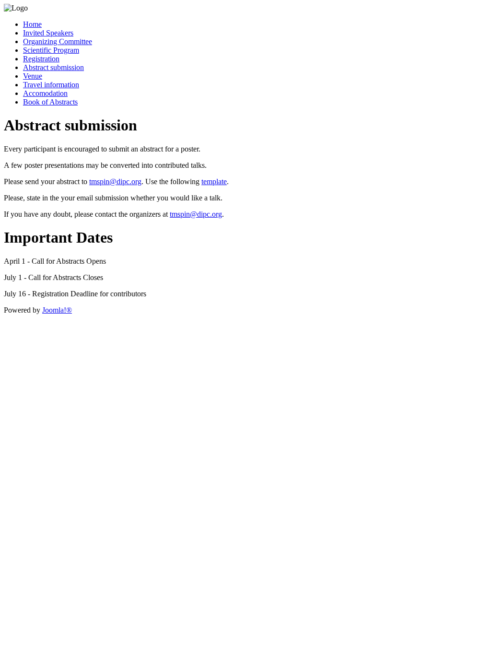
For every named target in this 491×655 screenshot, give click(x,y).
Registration (41, 59)
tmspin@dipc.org (115, 181)
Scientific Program (51, 50)
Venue (32, 76)
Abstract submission (53, 67)
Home (32, 24)
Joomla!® (57, 310)
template (214, 181)
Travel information (51, 85)
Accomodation (45, 93)
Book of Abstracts (50, 102)
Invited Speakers (48, 33)
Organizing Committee (57, 41)
